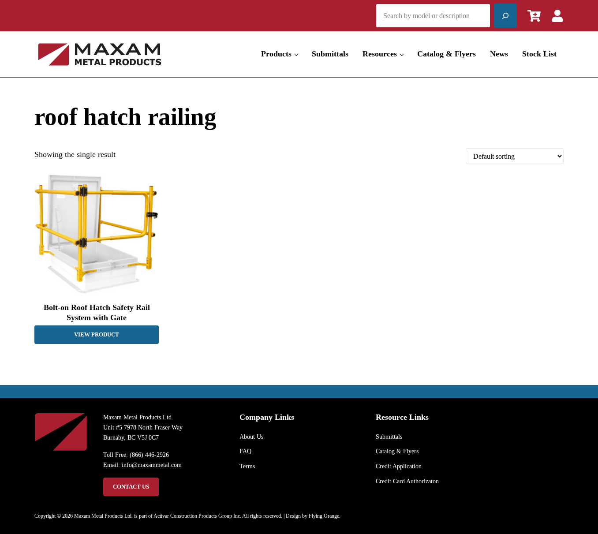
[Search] (505, 16)
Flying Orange (324, 516)
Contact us (131, 487)
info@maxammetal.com (152, 464)
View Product (96, 335)
